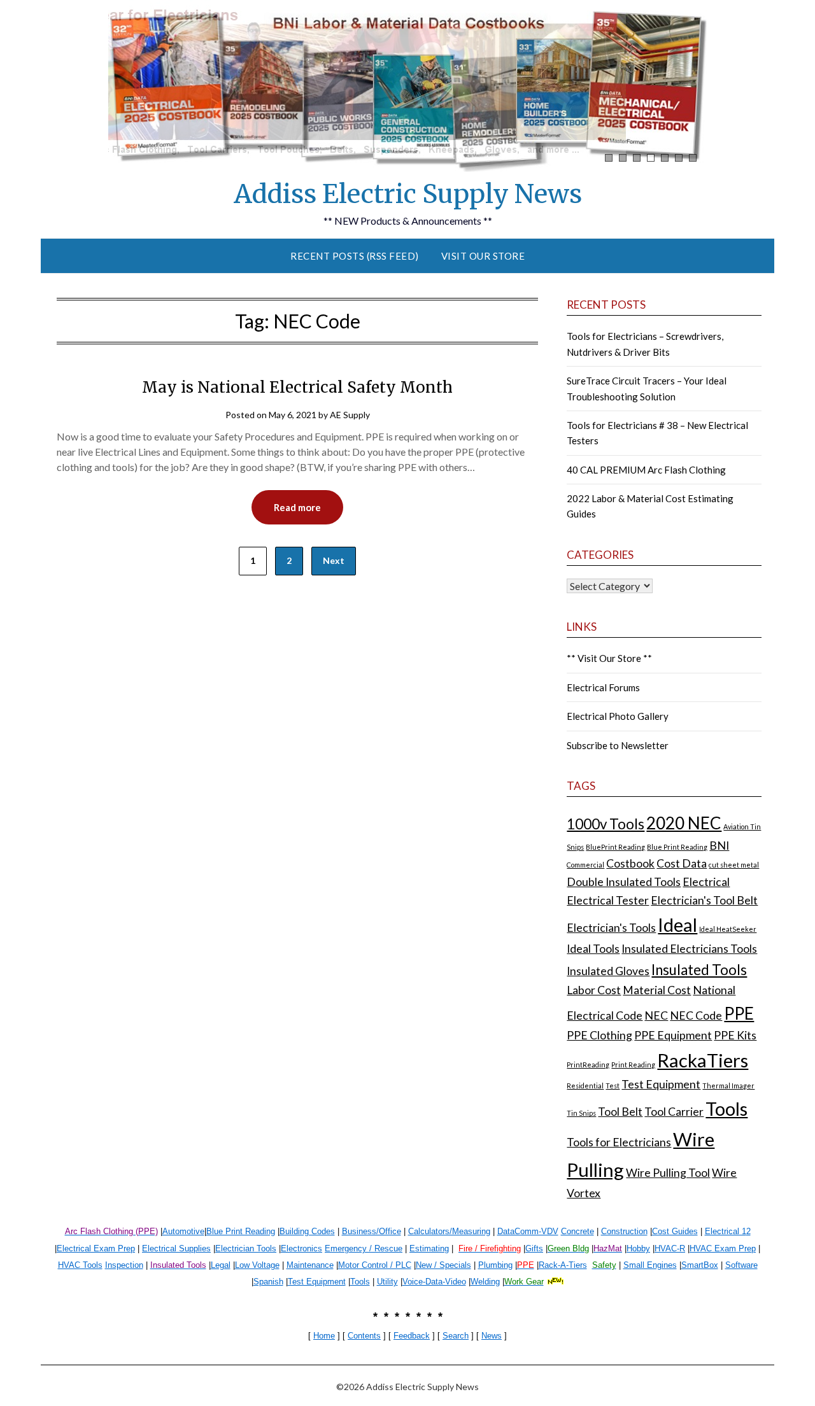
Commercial (585, 865)
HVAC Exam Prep (723, 1248)
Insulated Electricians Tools (689, 948)
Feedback (411, 1335)
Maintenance (310, 1265)
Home (324, 1335)
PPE (739, 1013)
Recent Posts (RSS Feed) (354, 256)
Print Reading (633, 1064)
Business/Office (371, 1231)
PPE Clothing (599, 1035)
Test (613, 1085)
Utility (387, 1281)
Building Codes (307, 1231)
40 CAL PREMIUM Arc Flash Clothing (646, 469)
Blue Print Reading (677, 847)
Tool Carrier (674, 1111)
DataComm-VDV (527, 1231)
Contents (364, 1335)
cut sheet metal (734, 865)
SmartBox (699, 1265)
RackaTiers (702, 1060)
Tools (726, 1108)
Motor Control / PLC (374, 1265)
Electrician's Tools (611, 927)
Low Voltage (257, 1265)
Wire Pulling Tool (668, 1172)
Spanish (268, 1281)
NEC (656, 1015)
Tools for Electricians (619, 1142)
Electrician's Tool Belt (704, 900)
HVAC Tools (80, 1265)
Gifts (534, 1248)
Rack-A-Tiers (563, 1265)
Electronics (301, 1248)
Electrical (706, 882)
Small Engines (650, 1265)
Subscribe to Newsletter (618, 745)
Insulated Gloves (608, 971)
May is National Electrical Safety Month (297, 387)
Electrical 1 (725, 1231)
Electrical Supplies (176, 1248)
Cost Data (681, 863)
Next (333, 560)
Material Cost (657, 990)
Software (741, 1265)
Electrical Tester (608, 900)
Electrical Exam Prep (96, 1248)
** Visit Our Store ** (609, 658)
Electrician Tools (245, 1248)
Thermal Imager (728, 1085)
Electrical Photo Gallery (618, 716)
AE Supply (350, 414)
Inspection (124, 1265)
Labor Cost (594, 990)
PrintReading (588, 1064)
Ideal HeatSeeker (727, 929)
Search (456, 1335)
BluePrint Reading (615, 847)
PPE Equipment (673, 1035)
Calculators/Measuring (449, 1231)
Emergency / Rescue (363, 1248)
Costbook (630, 863)
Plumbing (495, 1265)
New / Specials (443, 1265)
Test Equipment (660, 1084)
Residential (585, 1085)
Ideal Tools (593, 948)
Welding (485, 1281)
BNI (719, 845)
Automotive (183, 1231)
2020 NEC (683, 823)
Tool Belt (620, 1111)
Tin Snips (581, 1113)
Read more (297, 507)
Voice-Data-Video (434, 1281)
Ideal (677, 924)
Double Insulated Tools (624, 882)
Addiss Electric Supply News (408, 194)
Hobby (638, 1248)
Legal (220, 1265)
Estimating (429, 1248)
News (491, 1335)
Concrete (577, 1231)
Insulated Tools (699, 969)
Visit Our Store (483, 256)
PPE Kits (735, 1035)
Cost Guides (675, 1231)
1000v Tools (605, 824)
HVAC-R (670, 1248)
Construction (624, 1231)
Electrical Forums (603, 687)
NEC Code (696, 1015)
